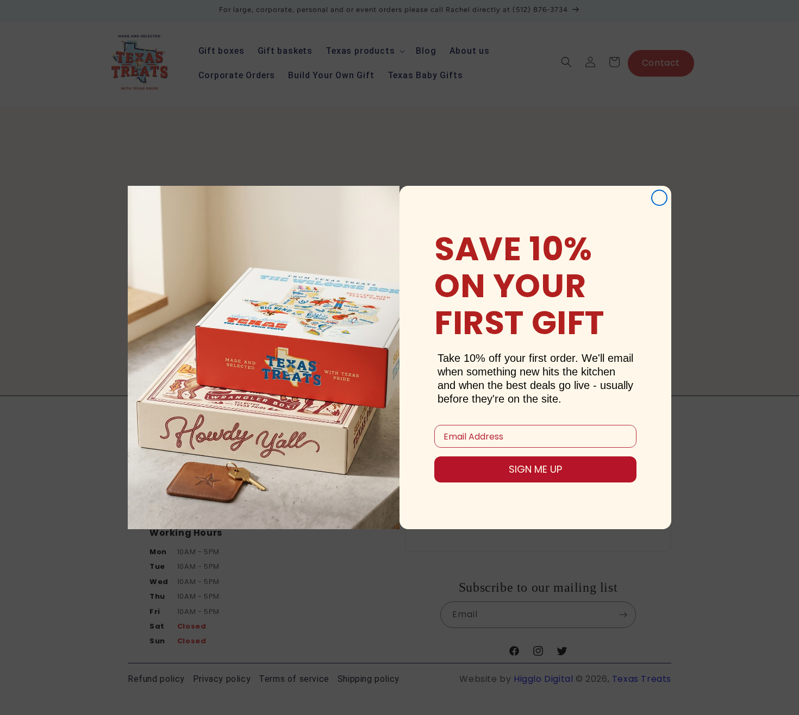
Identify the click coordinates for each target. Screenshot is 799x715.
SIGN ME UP (535, 469)
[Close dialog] (659, 197)
